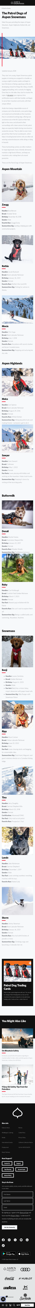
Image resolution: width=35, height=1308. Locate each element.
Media (3, 1137)
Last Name (7, 1201)
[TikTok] (3, 1245)
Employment (5, 1147)
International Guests (7, 1142)
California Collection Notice (25, 1142)
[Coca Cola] (9, 1278)
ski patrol (10, 95)
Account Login (21, 1169)
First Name (7, 1194)
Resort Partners (6, 1152)
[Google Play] (9, 1254)
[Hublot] (25, 1278)
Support (18, 1163)
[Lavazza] (9, 1287)
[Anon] (25, 1287)
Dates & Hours (6, 1127)
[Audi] (25, 1269)
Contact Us (7, 1163)
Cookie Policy (21, 1132)
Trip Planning (7, 1169)
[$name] (3, 1239)
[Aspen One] (9, 1269)
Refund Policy (7, 1175)
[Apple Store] (24, 1254)
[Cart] (10, 1305)
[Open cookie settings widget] (3, 1299)
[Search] (14, 1305)
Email (5, 1207)
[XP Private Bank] (10, 1296)
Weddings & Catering (7, 1132)
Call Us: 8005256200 (24, 1147)
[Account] (6, 1305)
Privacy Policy (22, 1137)
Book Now (27, 1305)
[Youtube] (21, 1239)
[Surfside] (25, 1296)
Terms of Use (24, 1213)
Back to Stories (7, 8)
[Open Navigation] (3, 1305)
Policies (20, 1127)
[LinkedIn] (27, 1239)
